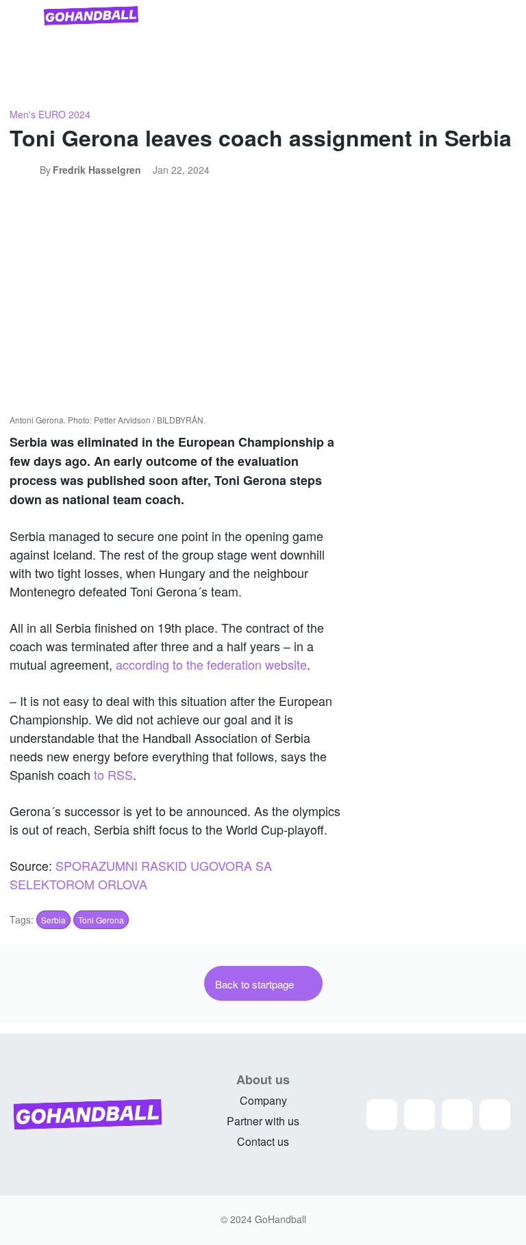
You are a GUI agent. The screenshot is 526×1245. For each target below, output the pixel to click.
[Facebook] (419, 1114)
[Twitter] (457, 1114)
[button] (500, 80)
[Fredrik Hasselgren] (25, 170)
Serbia (53, 920)
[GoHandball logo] (91, 15)
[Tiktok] (494, 1114)
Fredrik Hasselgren (97, 169)
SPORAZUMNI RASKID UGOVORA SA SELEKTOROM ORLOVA (141, 874)
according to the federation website (211, 664)
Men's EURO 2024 (50, 114)
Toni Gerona (101, 920)
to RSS (113, 774)
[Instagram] (381, 1114)
